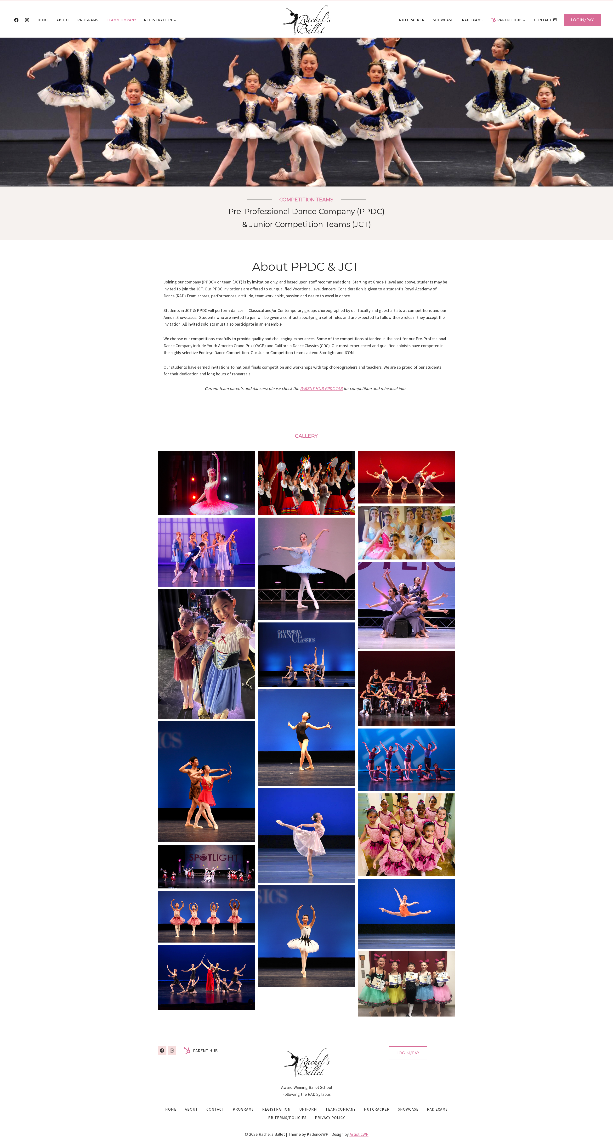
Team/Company (121, 19)
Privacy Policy (330, 1117)
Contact (543, 19)
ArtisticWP (359, 1134)
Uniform (308, 1109)
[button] (206, 483)
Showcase (443, 19)
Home (43, 19)
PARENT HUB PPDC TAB (321, 388)
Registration (276, 1109)
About (63, 19)
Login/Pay (582, 20)
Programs (87, 19)
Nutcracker (412, 19)
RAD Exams (472, 19)
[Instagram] (27, 20)
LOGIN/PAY (408, 1053)
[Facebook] (16, 20)
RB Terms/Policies (287, 1117)
